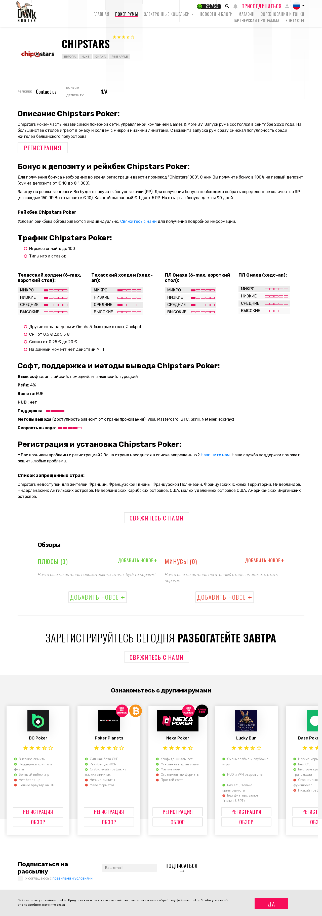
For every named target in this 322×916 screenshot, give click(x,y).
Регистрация (42, 147)
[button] (298, 6)
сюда (61, 904)
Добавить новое (137, 560)
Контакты (295, 21)
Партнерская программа (255, 21)
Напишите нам (215, 455)
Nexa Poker (177, 738)
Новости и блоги (216, 14)
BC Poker (38, 738)
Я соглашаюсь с (59, 878)
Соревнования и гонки (282, 14)
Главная (101, 14)
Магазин (246, 14)
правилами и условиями (73, 878)
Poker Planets (109, 738)
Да (271, 903)
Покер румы (126, 14)
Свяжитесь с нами (138, 221)
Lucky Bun (246, 738)
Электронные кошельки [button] (167, 14)
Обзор (38, 822)
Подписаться (181, 865)
